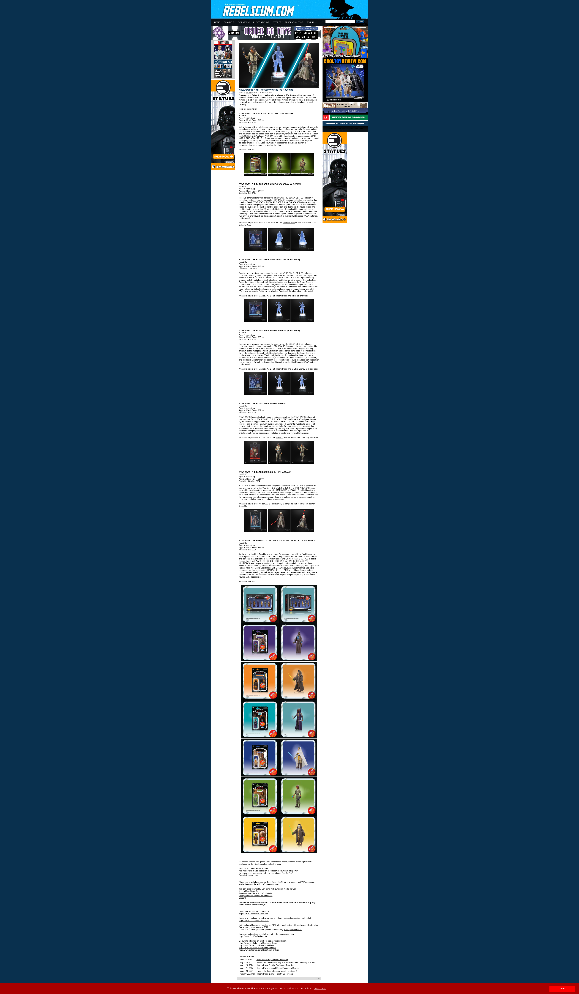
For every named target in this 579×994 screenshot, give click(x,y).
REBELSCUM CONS (294, 22)
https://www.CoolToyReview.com (253, 936)
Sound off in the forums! (249, 875)
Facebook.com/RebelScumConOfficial (255, 893)
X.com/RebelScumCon (249, 891)
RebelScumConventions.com (266, 884)
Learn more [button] (320, 988)
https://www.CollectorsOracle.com (254, 920)
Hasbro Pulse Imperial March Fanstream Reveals (277, 968)
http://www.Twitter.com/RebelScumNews (256, 945)
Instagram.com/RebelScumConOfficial (255, 896)
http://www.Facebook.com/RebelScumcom (257, 948)
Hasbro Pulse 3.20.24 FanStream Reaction (275, 965)
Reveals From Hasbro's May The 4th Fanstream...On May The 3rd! (285, 962)
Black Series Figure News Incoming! (272, 959)
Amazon (279, 437)
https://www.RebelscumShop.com (253, 914)
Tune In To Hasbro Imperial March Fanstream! (276, 971)
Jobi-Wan (249, 92)
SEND (318, 978)
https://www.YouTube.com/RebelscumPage (258, 943)
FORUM (310, 22)
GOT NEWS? (244, 22)
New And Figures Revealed (266, 89)
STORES (277, 22)
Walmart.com (289, 223)
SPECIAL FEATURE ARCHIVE (345, 111)
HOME (217, 22)
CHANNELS (229, 22)
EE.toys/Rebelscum (293, 929)
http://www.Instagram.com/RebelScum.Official (259, 950)
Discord (242, 898)
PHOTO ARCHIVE (261, 22)
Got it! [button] (562, 988)
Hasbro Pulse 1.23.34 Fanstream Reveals (274, 974)
